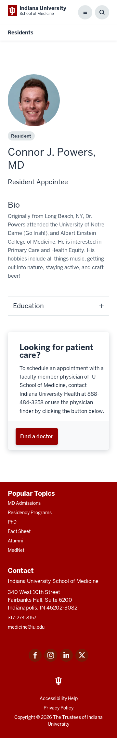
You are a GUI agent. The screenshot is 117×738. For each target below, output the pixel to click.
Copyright (24, 717)
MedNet (16, 550)
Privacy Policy (58, 708)
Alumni (15, 541)
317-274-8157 (22, 618)
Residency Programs (30, 512)
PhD (12, 522)
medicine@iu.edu (26, 627)
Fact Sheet (19, 531)
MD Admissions (24, 503)
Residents (20, 32)
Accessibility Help (59, 698)
